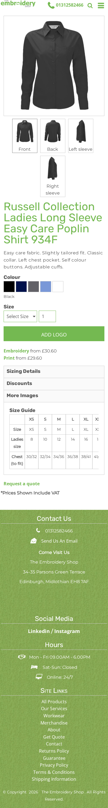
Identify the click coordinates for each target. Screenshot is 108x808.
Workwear (54, 716)
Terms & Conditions (54, 772)
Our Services (54, 708)
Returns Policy (54, 751)
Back (52, 149)
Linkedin (39, 631)
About (54, 730)
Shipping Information (54, 779)
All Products (54, 702)
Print (9, 358)
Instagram (67, 631)
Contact (54, 744)
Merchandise (54, 723)
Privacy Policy (54, 765)
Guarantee (54, 758)
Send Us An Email (59, 541)
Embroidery (16, 351)
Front (25, 149)
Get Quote (54, 737)
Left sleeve (80, 149)
